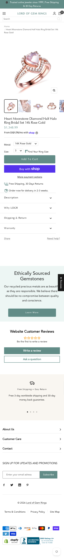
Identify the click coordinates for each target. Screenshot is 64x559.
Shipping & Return (15, 218)
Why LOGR (11, 208)
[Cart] (59, 13)
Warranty (9, 228)
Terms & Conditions (14, 512)
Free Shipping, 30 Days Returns (25, 184)
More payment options (29, 177)
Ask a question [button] (32, 359)
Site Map (55, 512)
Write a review (32, 351)
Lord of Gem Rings (36, 503)
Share (7, 238)
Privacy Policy (38, 512)
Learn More (32, 312)
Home (7, 26)
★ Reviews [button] (61, 282)
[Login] (54, 13)
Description (11, 198)
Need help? (53, 238)
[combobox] (32, 19)
